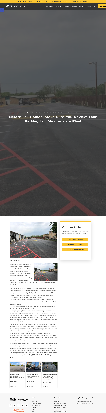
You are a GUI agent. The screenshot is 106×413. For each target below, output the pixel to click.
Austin (56, 401)
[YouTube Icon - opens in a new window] (22, 405)
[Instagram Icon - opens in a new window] (14, 405)
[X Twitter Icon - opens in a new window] (26, 405)
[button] (2, 10)
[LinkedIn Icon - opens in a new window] (18, 405)
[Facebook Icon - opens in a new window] (10, 405)
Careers (74, 6)
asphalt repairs (41, 353)
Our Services (49, 6)
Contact (81, 6)
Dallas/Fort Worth (60, 411)
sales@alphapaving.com (86, 401)
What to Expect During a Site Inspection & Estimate (17, 376)
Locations (66, 6)
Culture (89, 6)
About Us (58, 6)
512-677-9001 (62, 407)
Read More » (14, 381)
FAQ (94, 6)
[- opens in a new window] (18, 410)
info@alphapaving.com (88, 403)
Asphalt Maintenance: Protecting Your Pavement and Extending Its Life (50, 377)
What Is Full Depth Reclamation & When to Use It (33, 376)
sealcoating (15, 329)
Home (28, 113)
